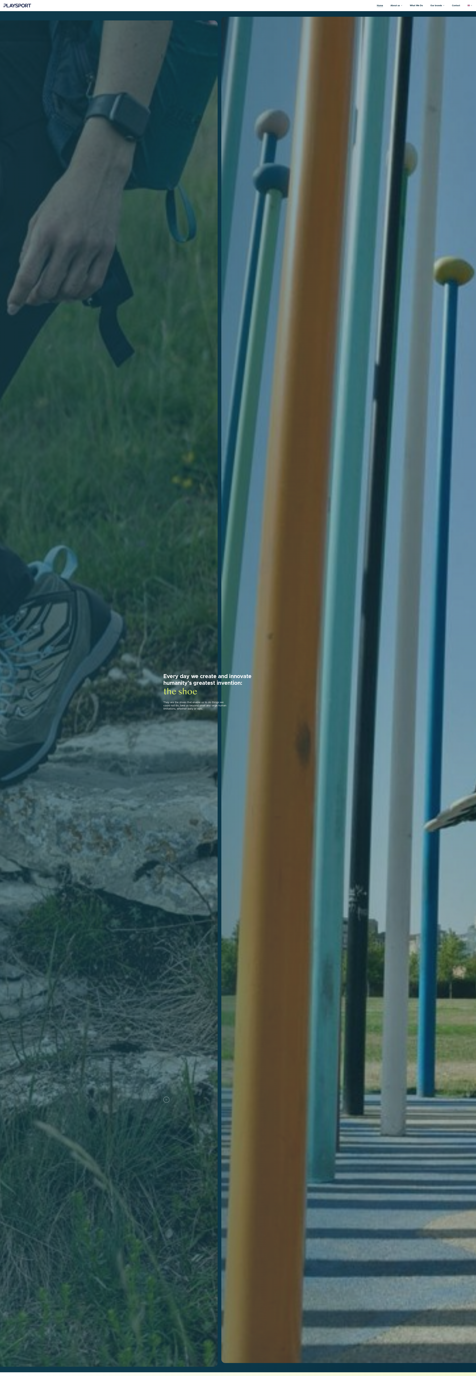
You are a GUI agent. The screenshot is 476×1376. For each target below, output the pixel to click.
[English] (470, 5)
